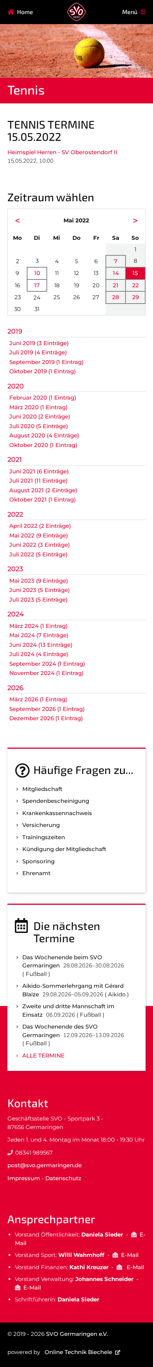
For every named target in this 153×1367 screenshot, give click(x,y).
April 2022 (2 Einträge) (40, 525)
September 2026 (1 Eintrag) (47, 708)
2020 (15, 386)
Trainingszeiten (43, 837)
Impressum (23, 1178)
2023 (15, 569)
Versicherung (41, 824)
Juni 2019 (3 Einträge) (39, 343)
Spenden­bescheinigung (55, 800)
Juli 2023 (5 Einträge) (38, 599)
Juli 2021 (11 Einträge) (38, 480)
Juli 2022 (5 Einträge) (38, 554)
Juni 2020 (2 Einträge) (39, 416)
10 (37, 273)
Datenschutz (63, 1178)
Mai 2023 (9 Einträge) (38, 580)
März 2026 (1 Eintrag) (38, 699)
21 (115, 285)
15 (135, 273)
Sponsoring (38, 861)
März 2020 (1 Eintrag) (38, 407)
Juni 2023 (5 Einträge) (39, 589)
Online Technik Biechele (78, 1352)
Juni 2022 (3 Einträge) (39, 544)
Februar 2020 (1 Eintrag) (42, 397)
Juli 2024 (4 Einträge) (38, 654)
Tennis (26, 89)
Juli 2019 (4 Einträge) (38, 352)
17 (37, 285)
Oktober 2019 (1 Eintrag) (42, 371)
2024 (15, 614)
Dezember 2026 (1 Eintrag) (46, 718)
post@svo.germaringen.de (44, 1165)
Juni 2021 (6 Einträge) (39, 471)
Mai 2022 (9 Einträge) (38, 535)
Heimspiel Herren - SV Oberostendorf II (62, 152)
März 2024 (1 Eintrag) (38, 625)
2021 (14, 460)
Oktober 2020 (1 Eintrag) (43, 445)
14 (116, 273)
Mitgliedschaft (42, 788)
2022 (15, 514)
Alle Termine (43, 1055)
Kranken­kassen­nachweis (57, 813)
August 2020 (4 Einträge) (44, 435)
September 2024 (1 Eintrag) (47, 663)
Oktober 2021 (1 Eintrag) (42, 499)
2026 (15, 688)
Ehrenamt (36, 873)
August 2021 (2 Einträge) (43, 490)
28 (115, 297)
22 (135, 285)
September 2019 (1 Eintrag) (46, 361)
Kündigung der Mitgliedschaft (64, 849)
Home (25, 11)
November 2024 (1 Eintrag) (46, 672)
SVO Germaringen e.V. (77, 1333)
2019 (14, 331)
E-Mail (130, 1254)
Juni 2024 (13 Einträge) (40, 644)
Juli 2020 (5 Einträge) (38, 426)
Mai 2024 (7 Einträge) (38, 635)
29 (135, 297)
